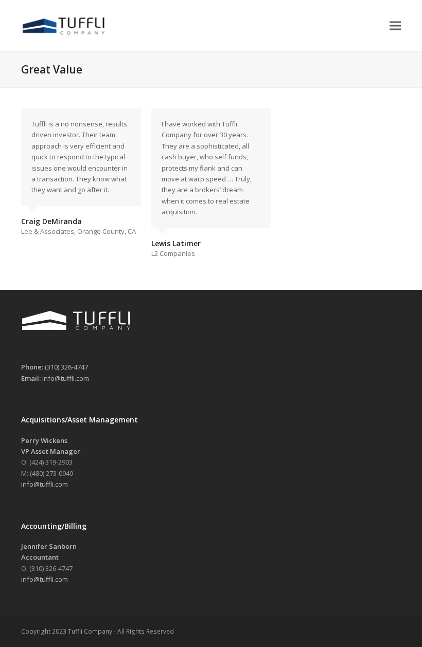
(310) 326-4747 (66, 367)
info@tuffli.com (65, 378)
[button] (395, 25)
